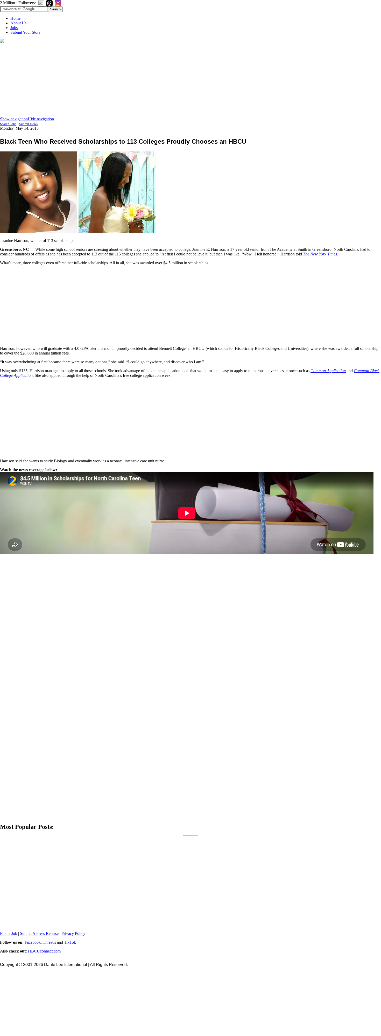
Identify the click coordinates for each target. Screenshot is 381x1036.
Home (15, 18)
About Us (18, 23)
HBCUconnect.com (44, 951)
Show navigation (14, 119)
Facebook (33, 942)
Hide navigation (41, 119)
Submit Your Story (25, 32)
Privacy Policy (73, 933)
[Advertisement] (190, 80)
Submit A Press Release (39, 933)
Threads (49, 942)
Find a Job (8, 933)
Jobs (14, 27)
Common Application (328, 370)
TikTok (70, 942)
